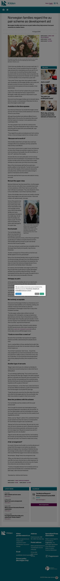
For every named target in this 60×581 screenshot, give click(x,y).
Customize (18, 293)
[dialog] (30, 290)
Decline (37, 293)
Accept (42, 293)
